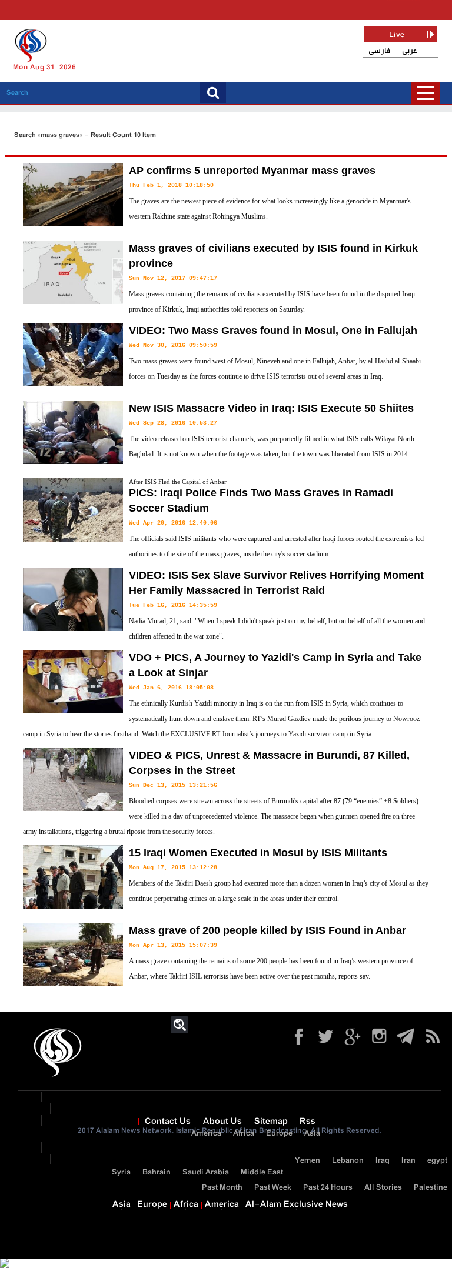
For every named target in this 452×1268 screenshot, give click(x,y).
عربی (409, 51)
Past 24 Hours (328, 1188)
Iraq (382, 1160)
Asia (312, 1133)
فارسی (379, 51)
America (206, 1133)
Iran (408, 1160)
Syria (121, 1172)
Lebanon (348, 1160)
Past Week (272, 1188)
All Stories (383, 1188)
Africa (243, 1133)
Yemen (307, 1160)
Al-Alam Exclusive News (296, 1204)
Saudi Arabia (205, 1172)
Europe (279, 1133)
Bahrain (156, 1172)
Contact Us (168, 1121)
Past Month (222, 1188)
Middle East (262, 1172)
